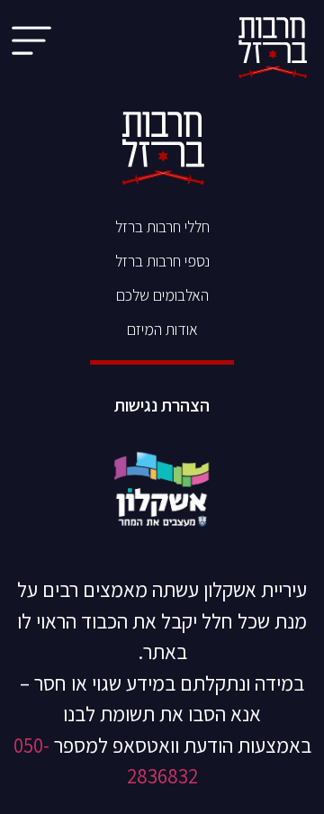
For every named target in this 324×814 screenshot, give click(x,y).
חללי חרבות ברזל (162, 226)
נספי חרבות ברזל (162, 260)
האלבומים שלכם (162, 295)
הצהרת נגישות (162, 405)
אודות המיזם (162, 329)
